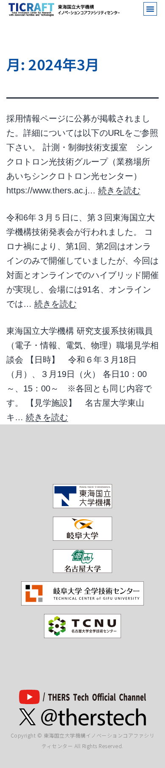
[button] (150, 9)
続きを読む (119, 190)
